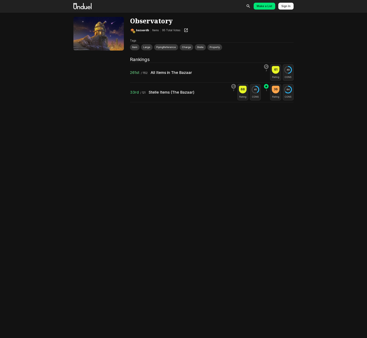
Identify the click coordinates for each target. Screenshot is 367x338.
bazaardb (142, 30)
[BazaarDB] (186, 30)
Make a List (264, 6)
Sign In (286, 6)
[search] (248, 6)
